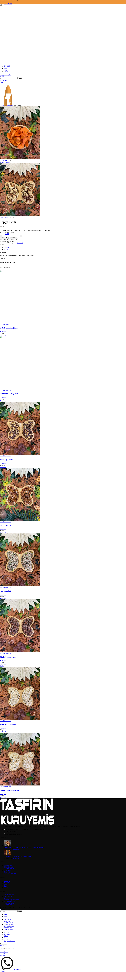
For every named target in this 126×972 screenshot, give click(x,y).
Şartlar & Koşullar (9, 903)
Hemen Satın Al (13, 237)
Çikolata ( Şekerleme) (10, 873)
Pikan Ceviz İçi (5, 525)
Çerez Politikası (8, 896)
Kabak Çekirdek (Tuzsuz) (9, 790)
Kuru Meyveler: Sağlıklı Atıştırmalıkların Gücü (17, 856)
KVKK (6, 898)
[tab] (58, 247)
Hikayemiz (7, 882)
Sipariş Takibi (8, 904)
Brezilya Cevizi (4, 217)
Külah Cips (3, 160)
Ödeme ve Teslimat (9, 901)
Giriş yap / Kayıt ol (9, 941)
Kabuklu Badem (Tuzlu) (9, 394)
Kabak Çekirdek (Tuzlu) (9, 328)
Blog (5, 886)
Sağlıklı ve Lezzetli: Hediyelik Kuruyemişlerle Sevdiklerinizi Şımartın (24, 847)
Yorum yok (16, 849)
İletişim (6, 887)
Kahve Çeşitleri (8, 867)
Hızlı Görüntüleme (5, 324)
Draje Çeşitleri (8, 865)
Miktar (2, 233)
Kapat (2, 945)
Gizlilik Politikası (9, 895)
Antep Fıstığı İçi (6, 591)
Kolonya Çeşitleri (9, 868)
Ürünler (6, 884)
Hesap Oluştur (4, 952)
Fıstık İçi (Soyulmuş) (8, 724)
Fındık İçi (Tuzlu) (6, 460)
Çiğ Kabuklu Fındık (7, 657)
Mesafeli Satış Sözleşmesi (11, 899)
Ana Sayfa (3, 105)
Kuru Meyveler (8, 870)
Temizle (7, 234)
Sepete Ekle (4, 237)
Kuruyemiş (10, 105)
